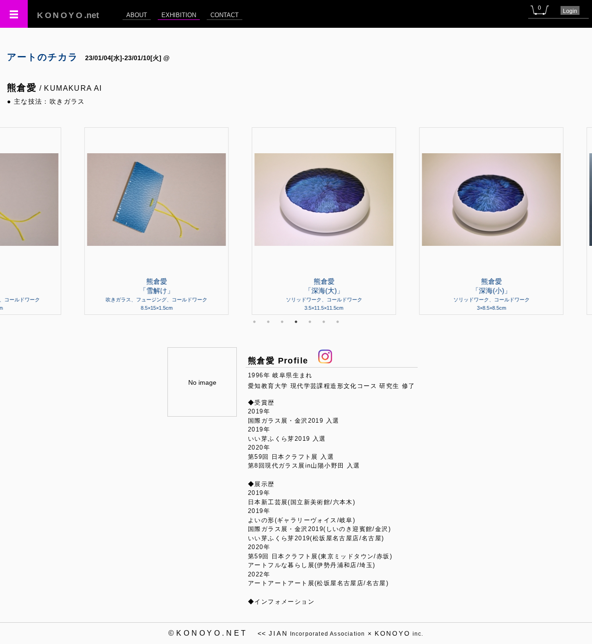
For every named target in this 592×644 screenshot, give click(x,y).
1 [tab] (254, 321)
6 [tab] (323, 321)
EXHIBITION (178, 15)
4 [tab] (296, 321)
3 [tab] (282, 321)
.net (68, 15)
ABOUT (136, 15)
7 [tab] (337, 321)
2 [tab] (268, 321)
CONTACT (224, 15)
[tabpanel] (296, 220)
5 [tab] (309, 321)
